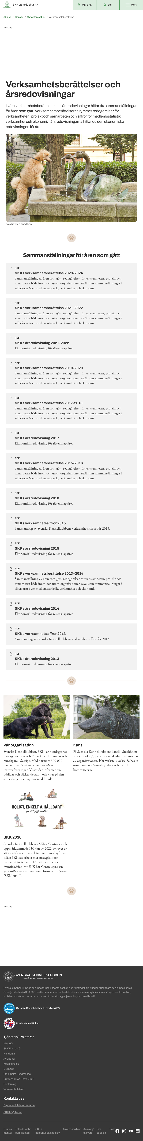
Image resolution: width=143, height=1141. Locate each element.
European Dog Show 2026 (18, 1079)
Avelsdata (9, 1058)
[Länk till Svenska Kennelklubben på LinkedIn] (137, 1131)
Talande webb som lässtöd (23, 1131)
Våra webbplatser (13, 1089)
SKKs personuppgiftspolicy (47, 1131)
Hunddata (9, 1053)
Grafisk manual (7, 1131)
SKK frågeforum (12, 1112)
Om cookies (101, 1131)
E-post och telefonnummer (19, 1105)
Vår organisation (36, 17)
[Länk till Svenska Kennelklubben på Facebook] (117, 1131)
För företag (9, 1084)
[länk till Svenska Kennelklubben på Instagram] (124, 1131)
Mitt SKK (8, 1043)
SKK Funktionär (12, 1048)
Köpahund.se (11, 1063)
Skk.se (7, 17)
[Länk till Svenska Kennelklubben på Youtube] (130, 1131)
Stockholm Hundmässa (17, 1074)
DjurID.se (8, 1068)
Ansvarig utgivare (88, 1131)
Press (112, 1129)
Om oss (19, 17)
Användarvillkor (72, 1129)
